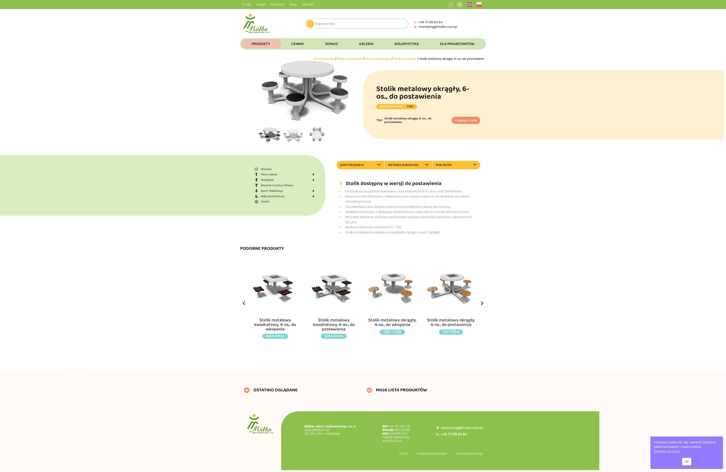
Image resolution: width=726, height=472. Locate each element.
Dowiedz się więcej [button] (667, 451)
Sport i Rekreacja (287, 190)
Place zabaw (287, 174)
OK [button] (687, 461)
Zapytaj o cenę (466, 120)
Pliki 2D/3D (444, 165)
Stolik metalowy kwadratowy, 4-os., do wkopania (275, 324)
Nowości (266, 169)
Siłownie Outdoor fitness (277, 185)
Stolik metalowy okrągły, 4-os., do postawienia (451, 322)
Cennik (297, 44)
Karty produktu (352, 165)
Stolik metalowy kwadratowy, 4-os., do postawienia (334, 324)
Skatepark (287, 180)
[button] (244, 303)
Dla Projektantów (457, 44)
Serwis (331, 44)
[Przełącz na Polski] (479, 4)
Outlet (265, 202)
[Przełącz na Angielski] (470, 4)
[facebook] (450, 4)
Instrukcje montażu (403, 165)
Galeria (366, 44)
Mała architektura (287, 196)
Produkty (261, 44)
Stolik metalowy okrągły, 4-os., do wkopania (392, 322)
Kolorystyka (407, 44)
